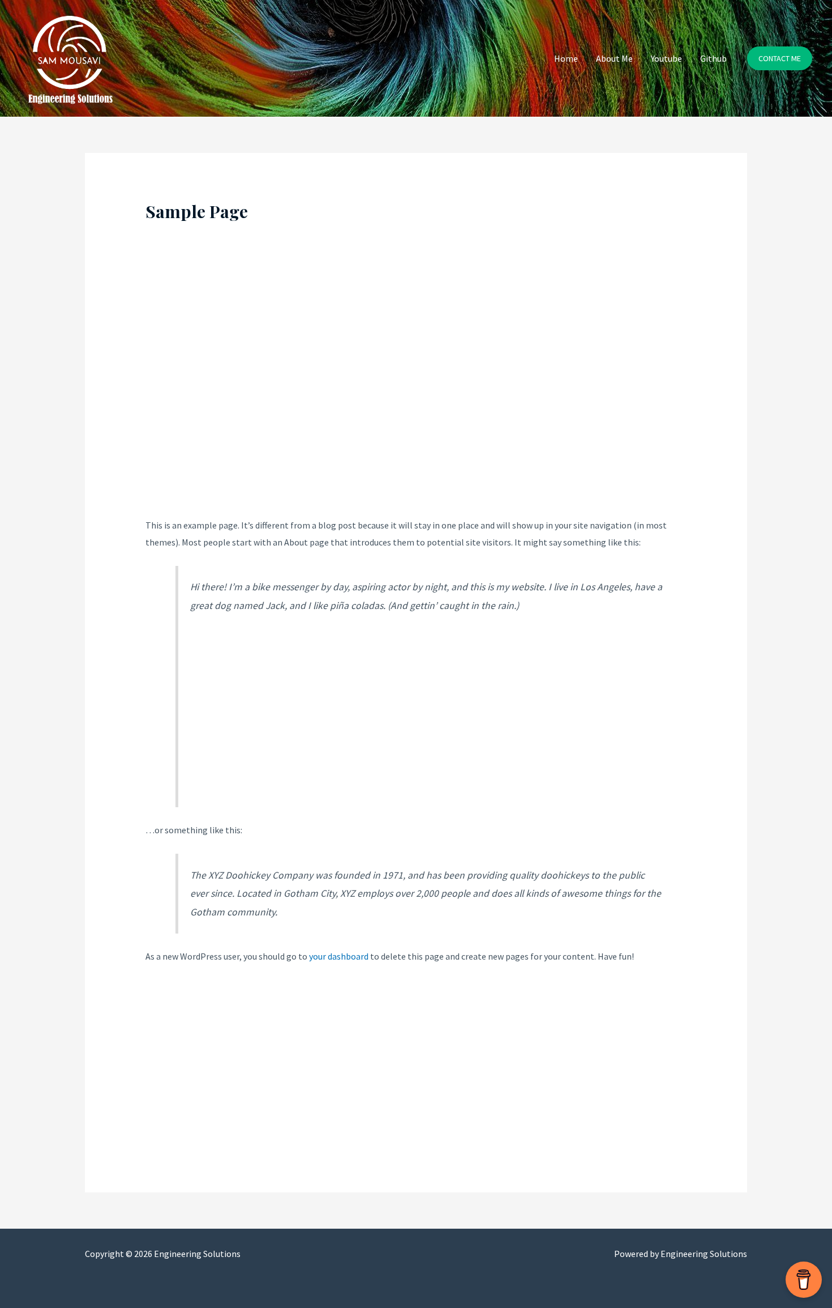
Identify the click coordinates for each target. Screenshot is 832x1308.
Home (566, 58)
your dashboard (338, 956)
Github (713, 58)
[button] (779, 58)
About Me (614, 58)
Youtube (666, 58)
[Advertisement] (416, 376)
